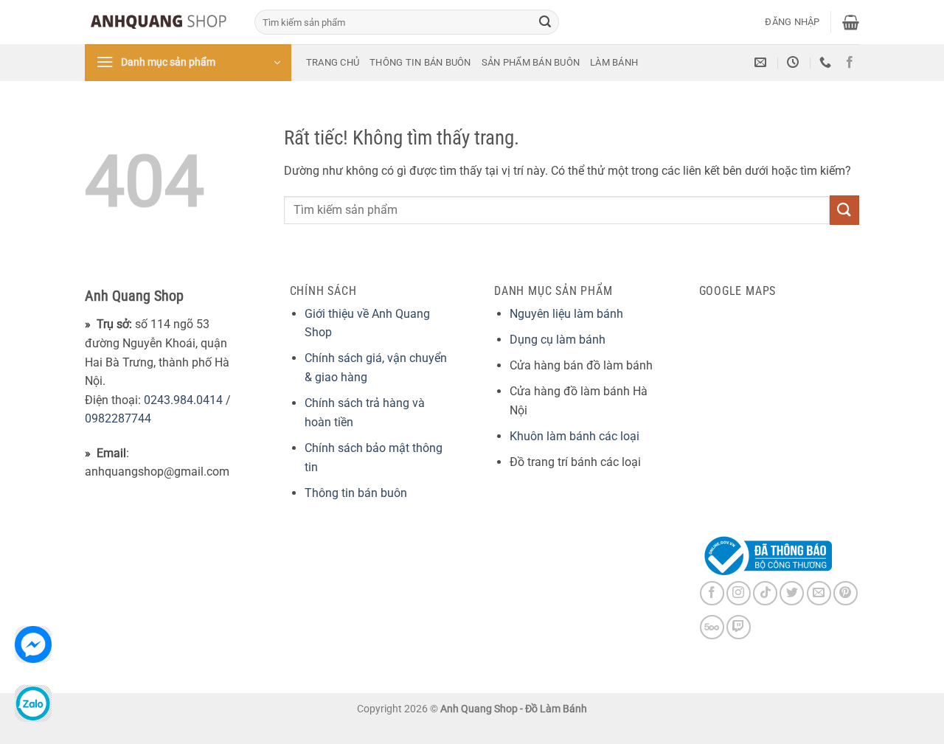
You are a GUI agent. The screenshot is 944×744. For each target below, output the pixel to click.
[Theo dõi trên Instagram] (738, 593)
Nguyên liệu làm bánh (566, 314)
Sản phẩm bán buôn (531, 62)
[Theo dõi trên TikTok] (765, 593)
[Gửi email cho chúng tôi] (819, 593)
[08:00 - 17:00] (794, 62)
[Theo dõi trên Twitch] (738, 627)
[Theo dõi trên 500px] (712, 627)
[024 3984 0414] (827, 62)
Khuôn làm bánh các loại (574, 436)
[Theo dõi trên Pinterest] (845, 593)
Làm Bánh (614, 62)
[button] (792, 22)
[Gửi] (545, 22)
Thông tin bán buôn (420, 62)
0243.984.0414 (183, 400)
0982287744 (118, 418)
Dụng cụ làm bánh (557, 340)
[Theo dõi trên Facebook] (850, 62)
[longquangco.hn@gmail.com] (762, 62)
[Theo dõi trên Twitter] (792, 593)
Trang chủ (332, 62)
